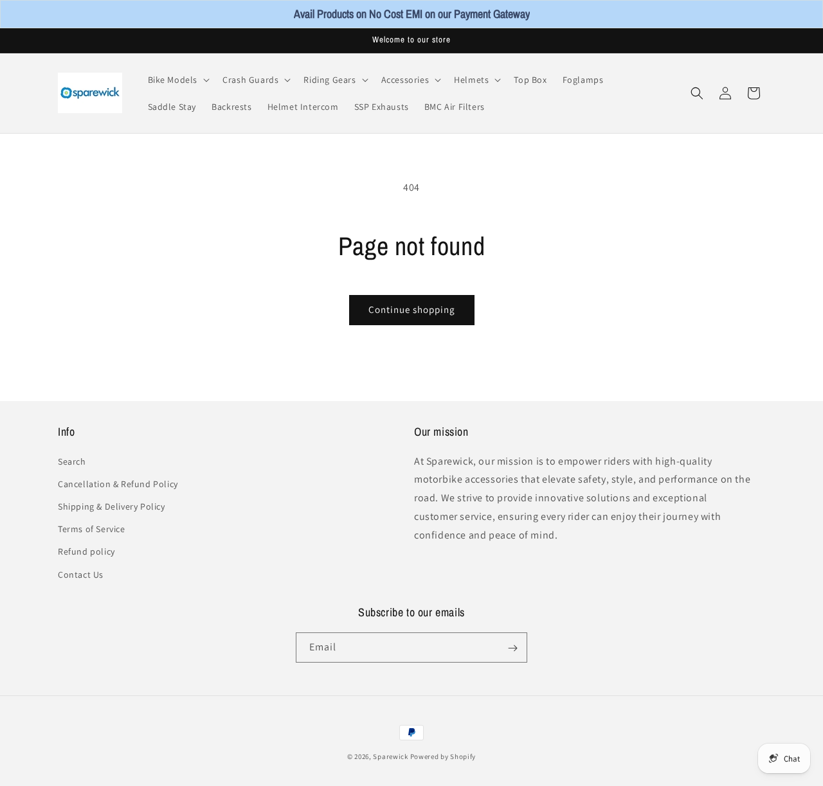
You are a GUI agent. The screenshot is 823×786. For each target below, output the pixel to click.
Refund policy (86, 551)
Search (72, 461)
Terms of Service (91, 529)
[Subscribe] (512, 648)
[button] (177, 79)
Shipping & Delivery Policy (111, 506)
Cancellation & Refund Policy (118, 483)
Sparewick (390, 756)
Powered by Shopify (443, 756)
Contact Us (81, 574)
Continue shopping (411, 309)
